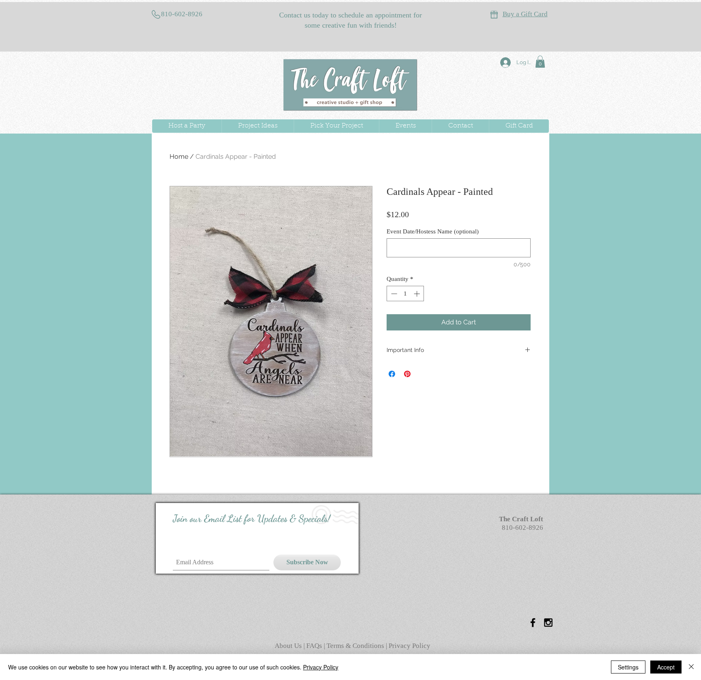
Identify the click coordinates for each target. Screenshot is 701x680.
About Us (289, 646)
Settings (628, 667)
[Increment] (417, 293)
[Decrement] (393, 293)
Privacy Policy (409, 646)
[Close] (691, 667)
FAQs (315, 646)
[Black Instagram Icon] (548, 622)
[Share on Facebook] (392, 374)
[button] (540, 62)
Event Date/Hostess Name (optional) (433, 231)
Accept (666, 667)
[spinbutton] (405, 293)
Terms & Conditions (355, 646)
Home (179, 156)
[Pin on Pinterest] (407, 374)
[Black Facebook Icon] (533, 622)
